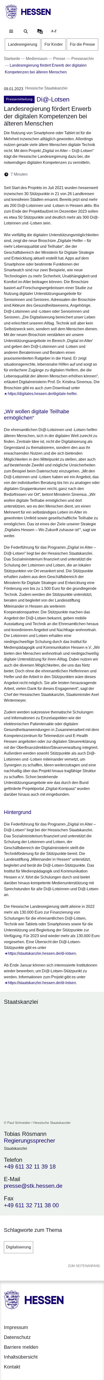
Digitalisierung (18, 1247)
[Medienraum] (40, 31)
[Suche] (25, 31)
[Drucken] (73, 174)
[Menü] (11, 31)
